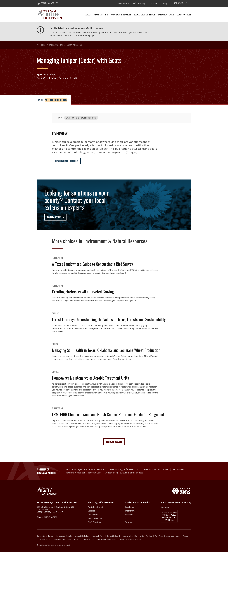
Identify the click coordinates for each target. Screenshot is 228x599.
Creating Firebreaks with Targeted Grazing (83, 292)
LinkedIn (129, 514)
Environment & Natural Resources (81, 117)
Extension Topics (166, 14)
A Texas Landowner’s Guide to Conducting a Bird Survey (92, 264)
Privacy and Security (64, 536)
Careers (91, 510)
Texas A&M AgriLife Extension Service (85, 469)
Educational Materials (144, 14)
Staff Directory (138, 3)
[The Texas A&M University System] (169, 516)
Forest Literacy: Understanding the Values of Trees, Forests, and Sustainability (109, 319)
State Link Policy (98, 536)
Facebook (129, 507)
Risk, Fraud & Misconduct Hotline (167, 536)
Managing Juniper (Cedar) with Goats (65, 45)
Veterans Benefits (130, 536)
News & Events (101, 14)
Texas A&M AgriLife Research (123, 469)
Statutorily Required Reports (130, 539)
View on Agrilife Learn (65, 160)
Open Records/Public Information (103, 539)
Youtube (129, 522)
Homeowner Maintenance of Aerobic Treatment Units (90, 378)
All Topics (41, 45)
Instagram (130, 510)
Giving (164, 3)
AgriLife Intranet (95, 507)
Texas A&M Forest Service (155, 469)
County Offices (184, 14)
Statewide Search (113, 536)
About (88, 14)
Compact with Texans (45, 536)
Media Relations (95, 518)
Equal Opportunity (81, 539)
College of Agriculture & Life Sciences (124, 472)
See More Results (114, 441)
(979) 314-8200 (50, 517)
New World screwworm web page (78, 35)
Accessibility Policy (82, 536)
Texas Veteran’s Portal (62, 539)
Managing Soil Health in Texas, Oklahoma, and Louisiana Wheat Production (106, 350)
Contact (155, 3)
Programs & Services (121, 14)
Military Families (146, 536)
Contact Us (93, 514)
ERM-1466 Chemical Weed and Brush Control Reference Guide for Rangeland (108, 414)
